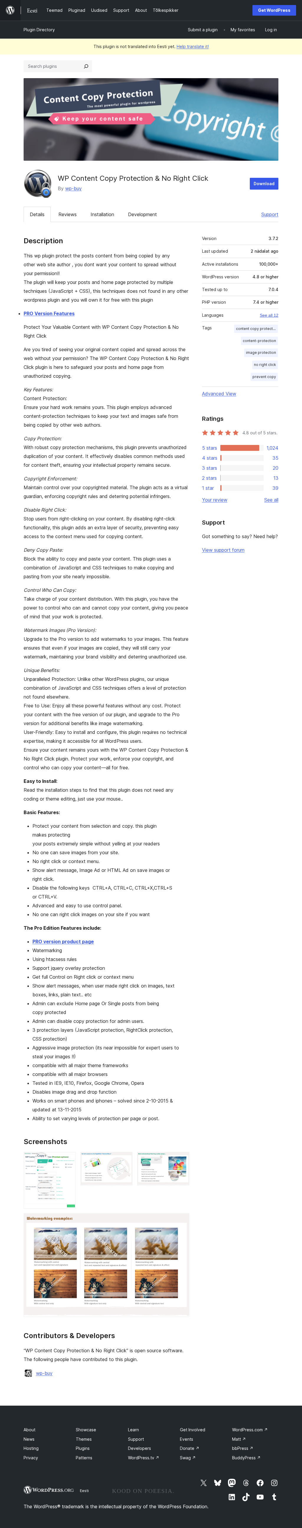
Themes (84, 1439)
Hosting (31, 1448)
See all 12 (269, 315)
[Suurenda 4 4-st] (181, 1221)
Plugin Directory (39, 29)
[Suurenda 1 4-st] (68, 1160)
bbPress (242, 1448)
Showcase (86, 1429)
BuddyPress (246, 1457)
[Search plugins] (86, 66)
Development (142, 214)
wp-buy (73, 188)
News (29, 1439)
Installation (102, 214)
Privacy (31, 1457)
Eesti (84, 1490)
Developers (139, 1448)
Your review (214, 500)
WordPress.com (250, 1429)
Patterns (84, 1457)
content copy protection (257, 328)
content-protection (259, 341)
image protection (261, 352)
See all (271, 500)
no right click (265, 364)
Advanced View (219, 394)
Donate (189, 1448)
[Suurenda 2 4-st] (124, 1160)
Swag (188, 1457)
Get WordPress (274, 10)
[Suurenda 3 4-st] (181, 1160)
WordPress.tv (143, 1457)
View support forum (223, 550)
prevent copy (264, 376)
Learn (133, 1429)
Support (269, 214)
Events (186, 1439)
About (29, 1429)
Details (37, 214)
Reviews (67, 214)
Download (264, 183)
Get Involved (192, 1429)
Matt (239, 1439)
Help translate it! (193, 46)
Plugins (83, 1448)
